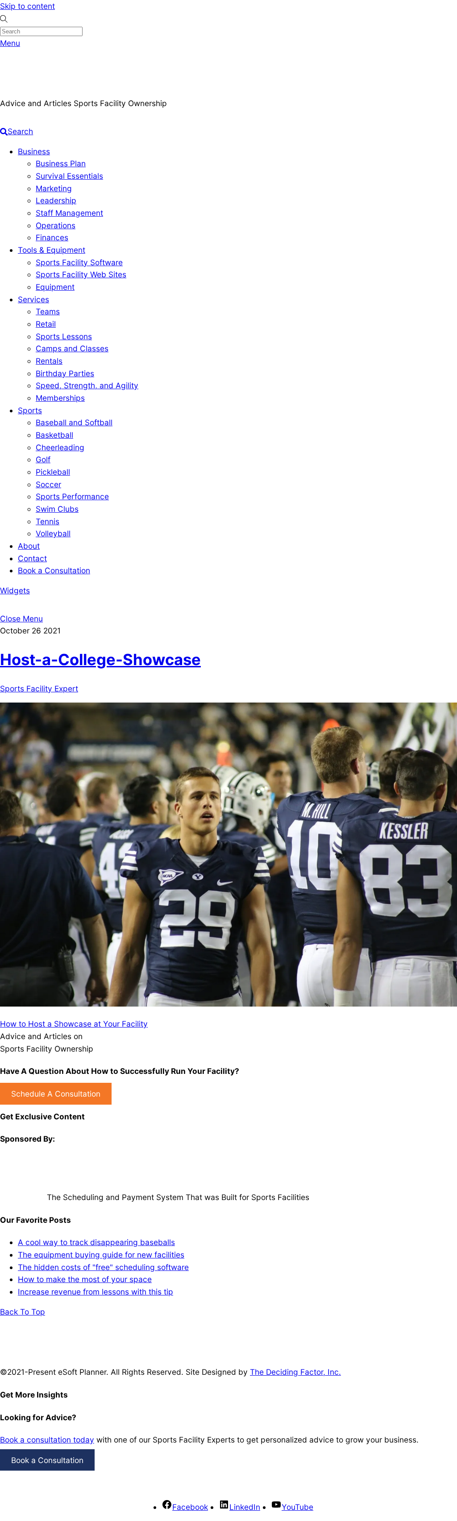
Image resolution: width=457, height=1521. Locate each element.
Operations (55, 225)
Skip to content (27, 6)
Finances (52, 237)
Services (33, 299)
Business (34, 151)
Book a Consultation (54, 570)
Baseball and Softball (74, 422)
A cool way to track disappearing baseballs (96, 1242)
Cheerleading (60, 447)
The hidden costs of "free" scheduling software (103, 1267)
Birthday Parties (65, 373)
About (29, 546)
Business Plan (61, 163)
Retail (46, 324)
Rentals (49, 361)
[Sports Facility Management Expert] (22, 91)
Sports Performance (72, 496)
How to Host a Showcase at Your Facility (74, 1023)
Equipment (55, 287)
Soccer (48, 484)
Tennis (47, 521)
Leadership (56, 200)
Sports (30, 410)
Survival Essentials (69, 176)
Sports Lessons (64, 336)
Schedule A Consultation (55, 1093)
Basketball (54, 435)
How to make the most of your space (85, 1279)
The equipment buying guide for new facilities (101, 1254)
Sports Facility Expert (39, 688)
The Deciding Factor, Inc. (295, 1372)
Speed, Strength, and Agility (87, 385)
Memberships (60, 398)
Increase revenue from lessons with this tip (95, 1291)
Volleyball (53, 533)
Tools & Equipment (51, 250)
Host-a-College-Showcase (100, 659)
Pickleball (53, 472)
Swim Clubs (57, 509)
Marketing (54, 188)
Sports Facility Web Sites (81, 274)
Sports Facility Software (79, 262)
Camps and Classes (72, 348)
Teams (48, 311)
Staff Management (69, 213)
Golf (43, 459)
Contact (32, 558)
